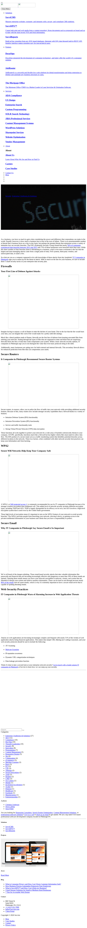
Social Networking (12, 772)
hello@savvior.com (12, 909)
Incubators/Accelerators (13, 785)
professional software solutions (12, 815)
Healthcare (9, 791)
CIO (7, 768)
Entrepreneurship (11, 797)
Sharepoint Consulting (24, 813)
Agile (7, 774)
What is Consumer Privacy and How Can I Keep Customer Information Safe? (33, 884)
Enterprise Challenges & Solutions (24, 196)
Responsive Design (12, 754)
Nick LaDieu (10, 807)
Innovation (9, 748)
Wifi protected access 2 (18, 504)
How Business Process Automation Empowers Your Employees (28, 886)
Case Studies (10, 921)
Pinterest (8, 789)
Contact (8, 923)
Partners (8, 47)
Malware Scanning (12, 650)
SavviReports (10, 831)
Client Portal (9, 911)
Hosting (8, 777)
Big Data (8, 742)
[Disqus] (43, 699)
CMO (7, 779)
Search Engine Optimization (43, 813)
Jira (6, 756)
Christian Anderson (12, 805)
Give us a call (29, 815)
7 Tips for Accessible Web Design (17, 892)
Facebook (8, 793)
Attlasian (8, 770)
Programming (10, 750)
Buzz (7, 764)
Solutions (8, 13)
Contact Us (9, 173)
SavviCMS (9, 827)
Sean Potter (9, 809)
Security (8, 196)
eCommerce (9, 760)
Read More (5, 875)
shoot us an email (42, 815)
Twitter (8, 787)
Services (8, 91)
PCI (6, 766)
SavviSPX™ (10, 829)
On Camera (9, 781)
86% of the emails (7, 582)
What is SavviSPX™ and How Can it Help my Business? (26, 888)
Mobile (8, 783)
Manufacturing (10, 795)
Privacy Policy (10, 925)
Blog (7, 175)
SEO (7, 738)
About (7, 146)
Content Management (13, 752)
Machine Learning (12, 762)
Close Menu (6, 9)
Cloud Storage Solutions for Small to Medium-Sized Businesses (28, 890)
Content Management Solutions (65, 813)
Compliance (9, 740)
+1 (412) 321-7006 (12, 907)
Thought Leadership (12, 744)
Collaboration (10, 758)
